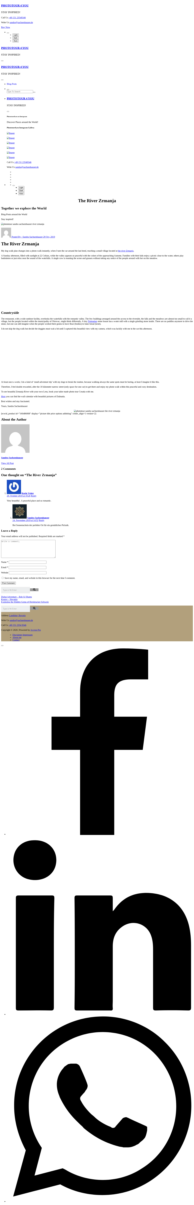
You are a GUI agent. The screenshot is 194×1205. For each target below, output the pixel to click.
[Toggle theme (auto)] (8, 32)
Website (4, 572)
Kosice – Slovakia (9, 599)
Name (4, 562)
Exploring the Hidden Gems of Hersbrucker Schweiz (25, 602)
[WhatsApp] (100, 1201)
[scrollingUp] (2, 645)
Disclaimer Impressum (22, 635)
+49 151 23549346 (17, 17)
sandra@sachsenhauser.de (21, 22)
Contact (15, 640)
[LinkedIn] (100, 1014)
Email (4, 567)
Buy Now (5, 27)
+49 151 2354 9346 (17, 625)
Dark (15, 38)
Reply (33, 496)
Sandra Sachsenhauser (38, 518)
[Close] (2, 79)
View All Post (7, 463)
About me (16, 637)
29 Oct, (49, 237)
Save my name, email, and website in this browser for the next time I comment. (40, 578)
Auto (15, 41)
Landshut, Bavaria (17, 615)
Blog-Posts (12, 84)
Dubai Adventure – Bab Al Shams (16, 597)
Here (3, 396)
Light (16, 35)
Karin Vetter (28, 493)
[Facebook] (100, 834)
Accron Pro (35, 630)
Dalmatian (92, 321)
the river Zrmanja (125, 251)
